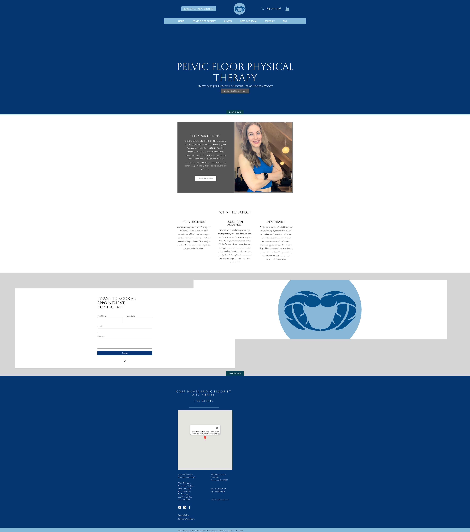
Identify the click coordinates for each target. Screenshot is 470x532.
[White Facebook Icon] (189, 507)
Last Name (131, 316)
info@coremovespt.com (220, 499)
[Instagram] (124, 361)
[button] (287, 8)
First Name (102, 316)
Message (101, 336)
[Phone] (263, 8)
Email (100, 326)
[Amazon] (179, 507)
